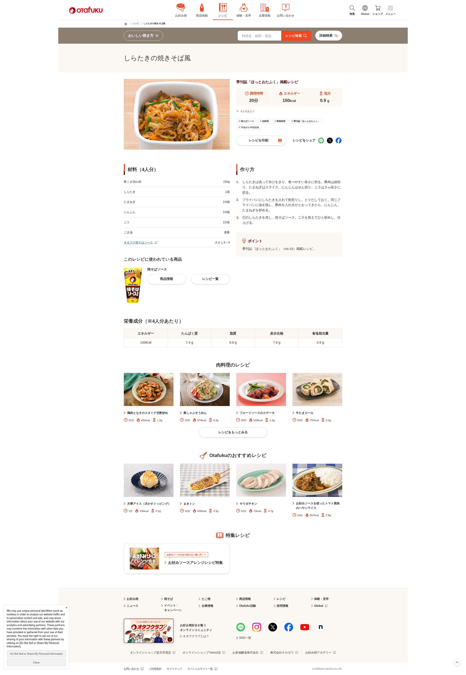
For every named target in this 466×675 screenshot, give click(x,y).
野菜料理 (281, 121)
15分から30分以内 (250, 127)
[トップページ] (126, 24)
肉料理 (265, 121)
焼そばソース (247, 121)
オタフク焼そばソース (138, 242)
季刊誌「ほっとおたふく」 (307, 121)
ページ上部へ (457, 662)
